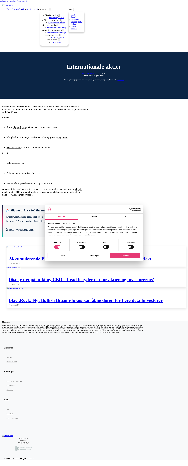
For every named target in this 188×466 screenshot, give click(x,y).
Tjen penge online (57, 37)
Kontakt (74, 28)
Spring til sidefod (22, 1)
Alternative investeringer (56, 32)
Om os (73, 26)
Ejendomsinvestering (56, 22)
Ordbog (74, 24)
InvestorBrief (12, 362)
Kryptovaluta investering (56, 27)
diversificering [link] (20, 127)
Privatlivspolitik (13, 418)
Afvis (63, 256)
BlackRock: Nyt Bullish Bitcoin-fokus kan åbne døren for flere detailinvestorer (86, 300)
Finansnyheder (76, 22)
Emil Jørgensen (88, 73)
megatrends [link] (62, 137)
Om (8, 409)
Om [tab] (126, 216)
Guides (73, 15)
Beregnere (75, 19)
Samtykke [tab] (61, 216)
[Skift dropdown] (50, 9)
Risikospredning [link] (14, 147)
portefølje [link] (28, 194)
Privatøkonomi (56, 42)
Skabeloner (75, 17)
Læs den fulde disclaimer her (111, 332)
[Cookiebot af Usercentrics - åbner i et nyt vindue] (131, 209)
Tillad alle (125, 256)
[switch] (82, 247)
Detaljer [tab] (94, 216)
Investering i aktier (56, 18)
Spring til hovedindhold (8, 1)
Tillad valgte (94, 256)
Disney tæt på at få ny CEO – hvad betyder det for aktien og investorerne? (81, 279)
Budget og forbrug (14, 381)
